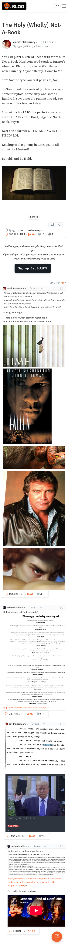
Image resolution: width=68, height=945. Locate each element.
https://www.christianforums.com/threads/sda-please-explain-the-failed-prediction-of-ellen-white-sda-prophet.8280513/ (35, 882)
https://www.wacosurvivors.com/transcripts (25, 707)
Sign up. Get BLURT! (32, 268)
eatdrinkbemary (24, 42)
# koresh (48, 42)
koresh (34, 216)
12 (43, 234)
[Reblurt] (52, 224)
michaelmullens (15, 607)
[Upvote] (6, 234)
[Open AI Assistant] (57, 936)
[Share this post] (59, 224)
